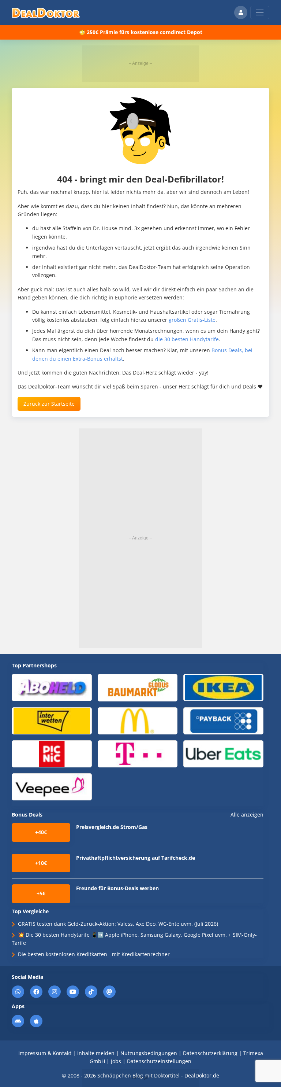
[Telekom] (138, 753)
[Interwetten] (52, 720)
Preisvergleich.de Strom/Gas (111, 826)
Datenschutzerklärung (210, 1053)
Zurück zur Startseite (49, 403)
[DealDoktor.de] (46, 12)
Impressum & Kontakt (44, 1053)
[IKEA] (223, 687)
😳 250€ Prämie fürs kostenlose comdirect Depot (140, 32)
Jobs (116, 1061)
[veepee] (52, 786)
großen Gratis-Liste (192, 319)
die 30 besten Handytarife (187, 339)
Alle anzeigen (247, 814)
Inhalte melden (96, 1053)
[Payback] (223, 720)
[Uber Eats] (223, 753)
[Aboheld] (52, 687)
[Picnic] (52, 753)
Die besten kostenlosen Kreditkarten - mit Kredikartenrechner (94, 954)
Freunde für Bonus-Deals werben (117, 888)
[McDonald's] (138, 720)
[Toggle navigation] (259, 12)
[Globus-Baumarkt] (138, 687)
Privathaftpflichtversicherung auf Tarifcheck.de (135, 857)
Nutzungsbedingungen (148, 1053)
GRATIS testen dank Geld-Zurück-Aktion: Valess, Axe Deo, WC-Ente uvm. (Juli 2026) (118, 923)
